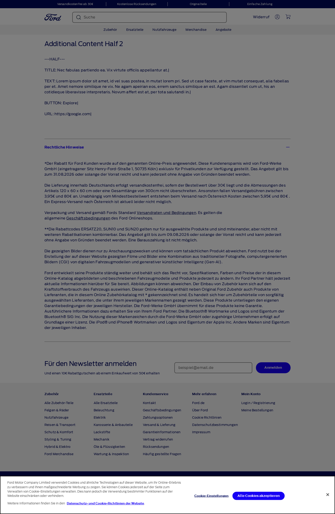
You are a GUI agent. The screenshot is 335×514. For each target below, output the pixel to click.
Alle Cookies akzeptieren (258, 495)
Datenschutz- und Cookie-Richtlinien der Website (105, 503)
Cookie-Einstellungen (211, 495)
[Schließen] (328, 495)
